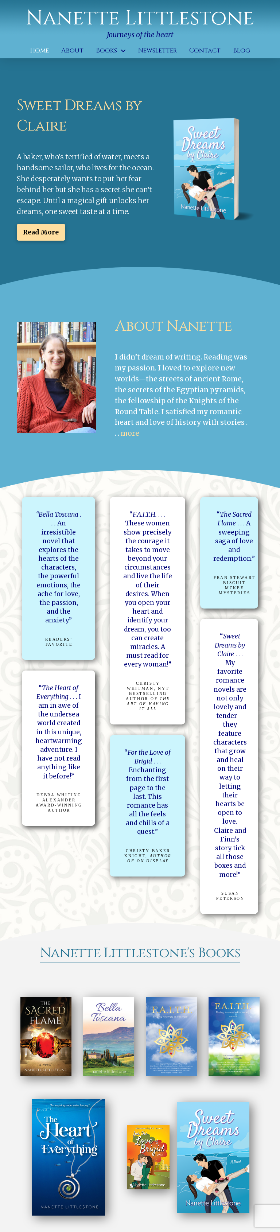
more (130, 433)
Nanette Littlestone (140, 18)
